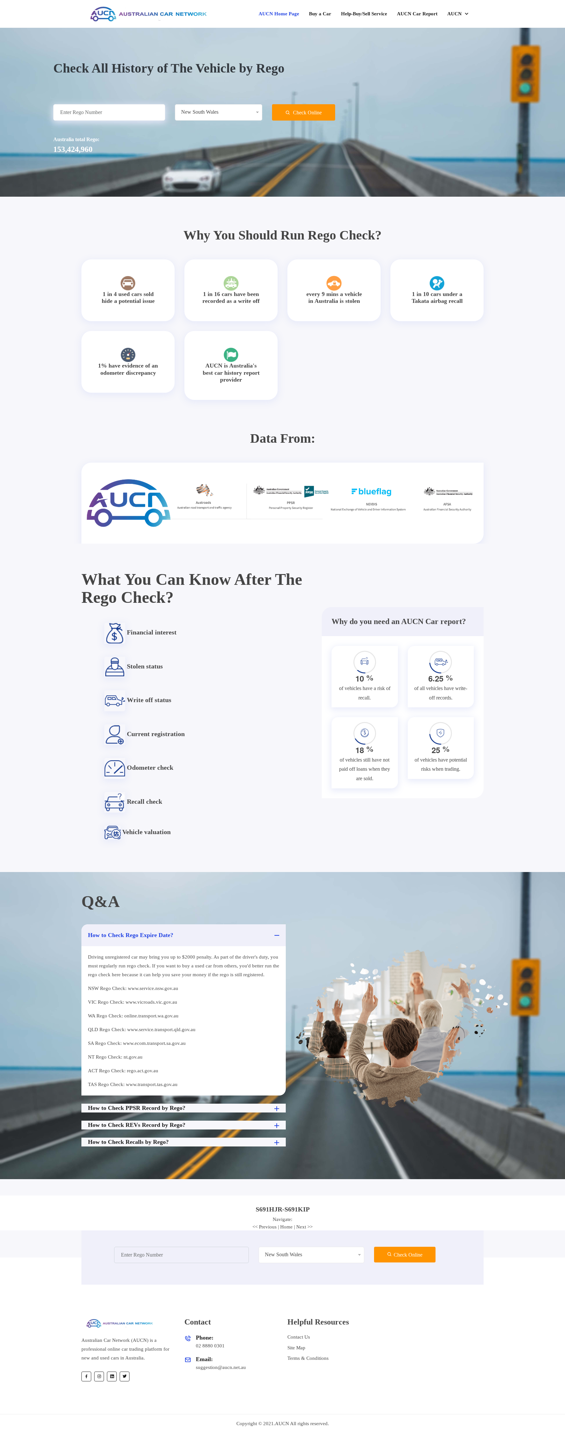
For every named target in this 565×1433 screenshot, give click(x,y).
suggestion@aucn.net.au (221, 1367)
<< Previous (264, 1226)
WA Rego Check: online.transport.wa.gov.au (133, 1015)
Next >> (304, 1226)
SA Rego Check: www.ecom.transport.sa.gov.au (137, 1043)
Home (286, 1226)
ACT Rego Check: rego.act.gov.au (123, 1070)
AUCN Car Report (417, 13)
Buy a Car (320, 13)
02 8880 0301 (210, 1345)
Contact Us (298, 1337)
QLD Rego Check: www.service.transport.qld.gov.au (142, 1029)
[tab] (282, 1209)
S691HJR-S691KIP (283, 1209)
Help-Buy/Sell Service (364, 13)
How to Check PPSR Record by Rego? (136, 1108)
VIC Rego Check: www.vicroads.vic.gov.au (132, 1002)
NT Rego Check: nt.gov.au (115, 1057)
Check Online (307, 112)
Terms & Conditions (308, 1358)
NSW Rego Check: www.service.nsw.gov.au (133, 988)
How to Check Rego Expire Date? (130, 935)
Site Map (296, 1347)
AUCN (455, 13)
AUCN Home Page (279, 13)
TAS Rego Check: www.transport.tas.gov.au (133, 1084)
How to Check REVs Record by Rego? (136, 1125)
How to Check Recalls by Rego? (128, 1142)
